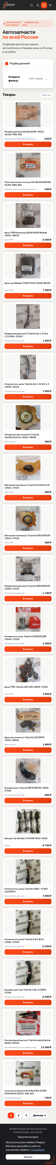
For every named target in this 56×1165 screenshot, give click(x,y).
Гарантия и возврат (28, 1137)
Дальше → (39, 1115)
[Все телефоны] (26, 5)
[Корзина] (44, 5)
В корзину (28, 144)
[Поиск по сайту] (32, 5)
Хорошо (28, 1157)
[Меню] (50, 5)
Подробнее (37, 1149)
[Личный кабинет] (38, 5)
